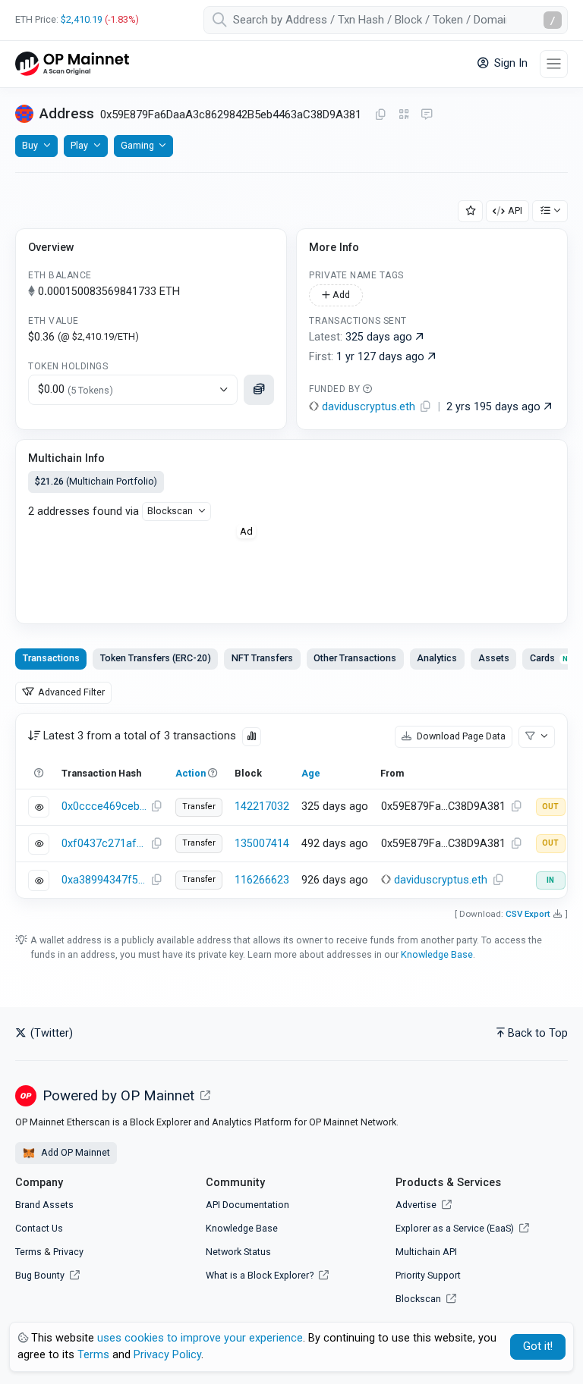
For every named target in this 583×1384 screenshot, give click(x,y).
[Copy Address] (380, 115)
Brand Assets (44, 1204)
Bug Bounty (40, 1275)
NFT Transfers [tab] (262, 658)
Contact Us (39, 1228)
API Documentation (247, 1204)
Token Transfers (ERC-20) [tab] (155, 658)
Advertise (417, 1204)
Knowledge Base (437, 954)
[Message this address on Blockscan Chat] (426, 115)
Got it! (538, 1346)
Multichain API (426, 1251)
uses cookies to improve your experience (200, 1338)
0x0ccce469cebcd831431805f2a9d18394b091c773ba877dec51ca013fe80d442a (104, 806)
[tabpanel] (291, 806)
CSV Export (528, 914)
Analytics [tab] (437, 658)
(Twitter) (50, 1033)
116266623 (262, 880)
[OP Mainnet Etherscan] (72, 64)
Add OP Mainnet (74, 1152)
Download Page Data (460, 736)
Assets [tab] (493, 658)
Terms (28, 1251)
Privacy (68, 1251)
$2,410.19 (81, 19)
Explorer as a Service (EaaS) (455, 1228)
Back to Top (538, 1033)
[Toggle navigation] (554, 64)
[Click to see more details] (259, 390)
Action (190, 773)
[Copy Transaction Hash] (156, 807)
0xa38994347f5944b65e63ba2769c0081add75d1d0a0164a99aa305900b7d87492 (104, 880)
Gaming (137, 145)
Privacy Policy (167, 1354)
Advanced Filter (70, 692)
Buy (30, 145)
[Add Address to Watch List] (471, 211)
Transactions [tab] (51, 658)
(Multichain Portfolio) (96, 481)
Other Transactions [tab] (355, 658)
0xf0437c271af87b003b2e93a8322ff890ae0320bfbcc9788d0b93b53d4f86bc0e (104, 843)
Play (79, 145)
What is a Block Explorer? (261, 1275)
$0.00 (75, 389)
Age (310, 773)
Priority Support (428, 1275)
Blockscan (170, 510)
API (515, 210)
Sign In (509, 63)
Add (340, 294)
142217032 (262, 806)
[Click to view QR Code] (404, 114)
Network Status (238, 1251)
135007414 (262, 843)
